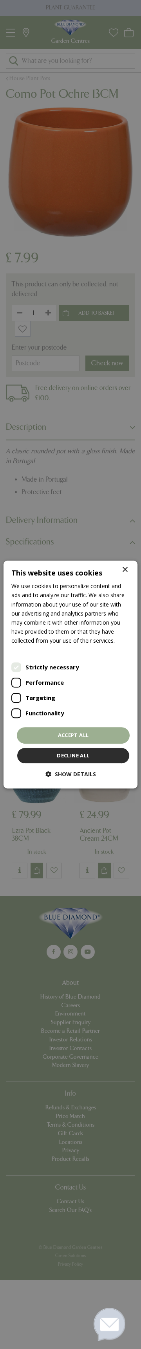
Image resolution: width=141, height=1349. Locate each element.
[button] (70, 774)
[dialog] (70, 674)
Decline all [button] (73, 755)
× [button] (125, 570)
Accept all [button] (73, 735)
